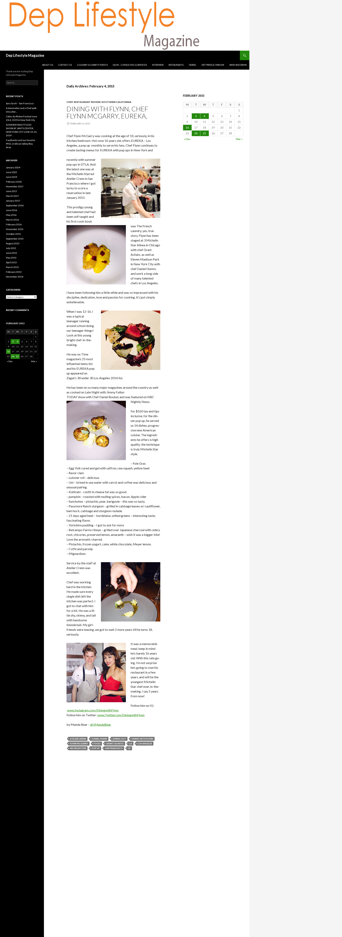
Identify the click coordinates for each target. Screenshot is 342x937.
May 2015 (11, 257)
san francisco (114, 748)
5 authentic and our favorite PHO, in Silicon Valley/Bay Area (20, 144)
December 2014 (14, 276)
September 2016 (15, 205)
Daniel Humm (99, 738)
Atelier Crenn (78, 738)
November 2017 (14, 186)
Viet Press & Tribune (212, 64)
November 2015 (14, 229)
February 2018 (14, 181)
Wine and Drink (238, 64)
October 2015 (13, 233)
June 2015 (11, 252)
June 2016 (11, 210)
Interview (157, 64)
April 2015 (11, 262)
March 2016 (12, 219)
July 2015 (11, 248)
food (97, 743)
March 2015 (12, 267)
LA (130, 743)
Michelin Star (78, 748)
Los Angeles (145, 743)
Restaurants (176, 64)
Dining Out (119, 738)
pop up (96, 748)
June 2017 (11, 191)
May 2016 (11, 214)
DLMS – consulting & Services (130, 64)
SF (129, 748)
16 (187, 127)
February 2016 (14, 224)
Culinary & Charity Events (92, 64)
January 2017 (13, 200)
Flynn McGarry (79, 743)
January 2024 (13, 167)
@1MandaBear (100, 724)
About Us (47, 64)
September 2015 (15, 238)
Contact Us (65, 64)
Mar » (239, 139)
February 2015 (14, 271)
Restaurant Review (87, 101)
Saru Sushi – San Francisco (20, 103)
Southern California (116, 101)
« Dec (187, 139)
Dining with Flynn (142, 738)
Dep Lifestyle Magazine (25, 55)
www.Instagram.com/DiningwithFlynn (92, 710)
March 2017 (12, 195)
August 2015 (12, 243)
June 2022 (11, 172)
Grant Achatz (115, 743)
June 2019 (11, 176)
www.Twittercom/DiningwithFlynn (120, 715)
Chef (69, 101)
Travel (192, 64)
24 (196, 133)
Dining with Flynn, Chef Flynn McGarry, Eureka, (107, 112)
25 (204, 133)
